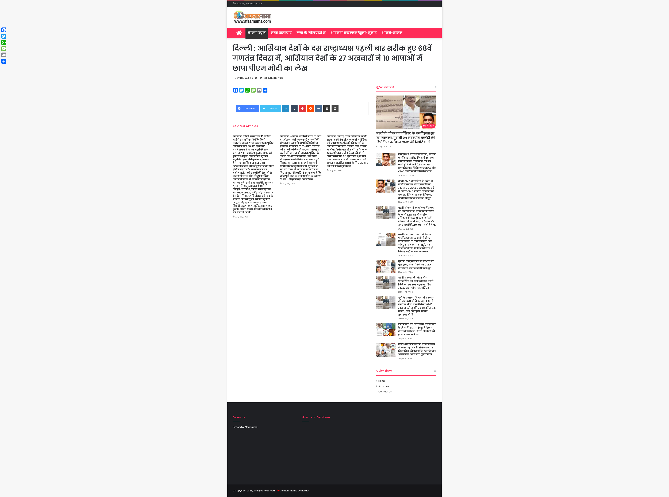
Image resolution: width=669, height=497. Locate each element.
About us (383, 386)
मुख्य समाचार (281, 32)
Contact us (385, 391)
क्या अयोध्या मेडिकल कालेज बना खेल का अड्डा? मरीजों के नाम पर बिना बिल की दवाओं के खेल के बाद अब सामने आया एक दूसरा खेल (417, 349)
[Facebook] (4, 30)
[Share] (4, 61)
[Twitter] (4, 36)
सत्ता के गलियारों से (311, 32)
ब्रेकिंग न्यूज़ (257, 32)
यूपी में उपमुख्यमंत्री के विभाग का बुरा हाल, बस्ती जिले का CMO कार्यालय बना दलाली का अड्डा (416, 265)
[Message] (4, 49)
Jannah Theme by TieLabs (295, 490)
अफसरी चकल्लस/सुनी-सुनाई (353, 32)
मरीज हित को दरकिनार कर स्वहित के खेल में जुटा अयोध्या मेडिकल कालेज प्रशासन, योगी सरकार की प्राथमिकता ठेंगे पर (417, 329)
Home (381, 381)
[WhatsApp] (4, 42)
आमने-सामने (392, 32)
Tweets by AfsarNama (245, 427)
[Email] (4, 55)
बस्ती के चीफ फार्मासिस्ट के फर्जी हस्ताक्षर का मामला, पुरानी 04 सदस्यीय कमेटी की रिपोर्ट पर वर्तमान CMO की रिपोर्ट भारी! (405, 137)
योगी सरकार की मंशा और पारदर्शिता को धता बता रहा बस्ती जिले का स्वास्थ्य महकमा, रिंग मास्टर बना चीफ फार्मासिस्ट (415, 283)
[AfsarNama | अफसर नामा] (253, 17)
